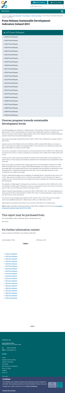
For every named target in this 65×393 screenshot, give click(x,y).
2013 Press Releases (36, 15)
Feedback (4, 370)
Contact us (4, 372)
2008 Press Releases (11, 288)
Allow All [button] (59, 385)
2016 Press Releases (11, 268)
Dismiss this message (9, 390)
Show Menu (5, 11)
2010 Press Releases (11, 283)
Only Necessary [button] (52, 385)
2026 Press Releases (11, 37)
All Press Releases (15, 32)
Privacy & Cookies (6, 368)
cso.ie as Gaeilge (57, 2)
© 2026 (4, 357)
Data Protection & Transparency (10, 366)
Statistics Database (40, 2)
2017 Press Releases (11, 266)
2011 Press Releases (11, 281)
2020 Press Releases (11, 259)
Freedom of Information (7, 362)
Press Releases (26, 15)
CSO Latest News (17, 15)
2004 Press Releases (11, 298)
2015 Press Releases (11, 271)
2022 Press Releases (11, 254)
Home (10, 15)
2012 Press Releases (11, 278)
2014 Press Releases (11, 273)
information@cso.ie (11, 350)
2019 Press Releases (11, 261)
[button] (31, 386)
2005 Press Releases (11, 295)
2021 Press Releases (11, 256)
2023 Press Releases (11, 47)
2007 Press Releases (11, 290)
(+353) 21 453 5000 (11, 348)
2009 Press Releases (11, 285)
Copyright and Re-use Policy (9, 359)
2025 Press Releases (11, 40)
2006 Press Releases (11, 293)
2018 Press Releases (11, 263)
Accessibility (5, 364)
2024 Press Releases (11, 44)
